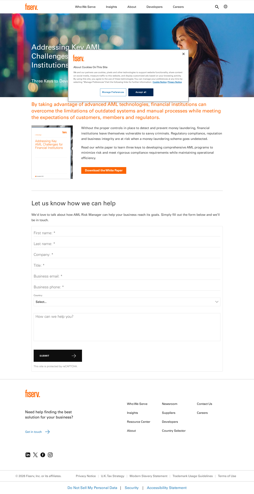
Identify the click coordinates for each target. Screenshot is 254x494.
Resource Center (138, 422)
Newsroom (169, 404)
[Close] (183, 54)
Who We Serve (85, 7)
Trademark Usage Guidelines (193, 476)
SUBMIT (44, 355)
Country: (38, 295)
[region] (128, 75)
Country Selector (174, 430)
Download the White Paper (104, 170)
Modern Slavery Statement (148, 476)
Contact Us (204, 404)
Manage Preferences (113, 92)
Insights (111, 7)
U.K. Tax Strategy (112, 476)
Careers (178, 7)
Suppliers (168, 413)
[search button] (217, 7)
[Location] (225, 7)
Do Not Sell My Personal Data (92, 487)
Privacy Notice (86, 476)
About (131, 7)
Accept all (141, 92)
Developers (155, 7)
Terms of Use (227, 476)
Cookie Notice (160, 82)
